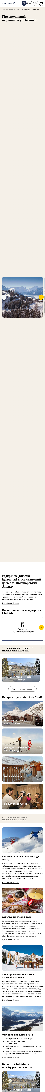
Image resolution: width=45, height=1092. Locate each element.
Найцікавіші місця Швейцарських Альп (14, 818)
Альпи (19, 10)
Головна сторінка (8, 10)
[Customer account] (29, 3)
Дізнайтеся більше (10, 603)
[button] (22, 713)
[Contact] (35, 3)
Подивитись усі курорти (22, 689)
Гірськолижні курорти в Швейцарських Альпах (17, 649)
